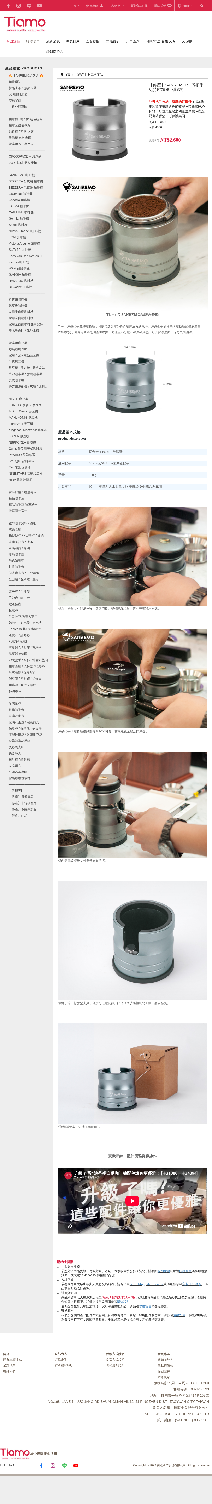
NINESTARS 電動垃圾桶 (26, 473)
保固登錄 (13, 41)
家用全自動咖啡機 (21, 318)
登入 (77, 6)
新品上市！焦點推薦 (23, 88)
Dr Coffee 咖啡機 (20, 287)
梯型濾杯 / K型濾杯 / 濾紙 (26, 535)
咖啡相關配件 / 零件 (22, 685)
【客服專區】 (18, 790)
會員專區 (92, 6)
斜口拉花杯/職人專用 (23, 616)
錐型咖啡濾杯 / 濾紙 (22, 523)
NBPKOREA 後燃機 (22, 442)
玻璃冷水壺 (16, 716)
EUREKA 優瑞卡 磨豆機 (25, 405)
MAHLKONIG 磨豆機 (23, 417)
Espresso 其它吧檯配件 (25, 629)
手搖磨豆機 (16, 361)
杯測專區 (15, 691)
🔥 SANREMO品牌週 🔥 (26, 75)
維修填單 (33, 41)
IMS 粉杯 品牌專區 (22, 461)
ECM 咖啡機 (17, 237)
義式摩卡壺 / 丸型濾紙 (24, 573)
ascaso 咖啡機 (19, 262)
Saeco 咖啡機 (18, 225)
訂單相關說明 (64, 1365)
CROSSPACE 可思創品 (25, 156)
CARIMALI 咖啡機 (21, 212)
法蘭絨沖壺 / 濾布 (21, 542)
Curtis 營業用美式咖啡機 (25, 448)
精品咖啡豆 (16, 498)
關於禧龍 (137, 5)
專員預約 (73, 41)
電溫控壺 (15, 604)
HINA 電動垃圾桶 (20, 479)
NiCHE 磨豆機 (18, 399)
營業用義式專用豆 (21, 144)
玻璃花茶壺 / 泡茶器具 (24, 722)
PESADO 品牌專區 (22, 455)
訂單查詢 (133, 41)
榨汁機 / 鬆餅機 (19, 759)
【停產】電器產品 (21, 797)
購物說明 (164, 1271)
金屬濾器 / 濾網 (19, 548)
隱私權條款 (165, 1365)
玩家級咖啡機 (18, 305)
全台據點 (93, 41)
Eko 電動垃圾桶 (19, 467)
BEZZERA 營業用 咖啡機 (26, 181)
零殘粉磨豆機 (18, 349)
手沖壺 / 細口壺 (19, 598)
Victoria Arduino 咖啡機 (24, 243)
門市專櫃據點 (12, 1359)
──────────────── (27, 169)
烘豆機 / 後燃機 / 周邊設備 (27, 368)
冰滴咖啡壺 (16, 554)
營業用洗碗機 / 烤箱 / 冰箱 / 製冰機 (29, 386)
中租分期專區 (18, 106)
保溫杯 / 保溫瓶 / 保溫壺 (25, 728)
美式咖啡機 (16, 380)
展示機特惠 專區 (20, 137)
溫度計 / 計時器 (19, 635)
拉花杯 (13, 610)
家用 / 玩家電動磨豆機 (24, 355)
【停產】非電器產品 (23, 803)
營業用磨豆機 (18, 343)
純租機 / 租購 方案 (21, 131)
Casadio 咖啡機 (19, 200)
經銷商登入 (54, 51)
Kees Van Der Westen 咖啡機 (29, 256)
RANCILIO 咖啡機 (21, 280)
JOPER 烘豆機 (19, 436)
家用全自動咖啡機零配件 (26, 324)
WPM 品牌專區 (19, 268)
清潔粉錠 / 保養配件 (22, 672)
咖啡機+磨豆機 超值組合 (25, 119)
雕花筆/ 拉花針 (19, 641)
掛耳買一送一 (18, 511)
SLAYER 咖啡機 (20, 249)
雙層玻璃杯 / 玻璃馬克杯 (25, 734)
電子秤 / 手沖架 (19, 591)
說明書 (187, 41)
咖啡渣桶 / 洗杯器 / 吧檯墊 (27, 666)
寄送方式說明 (115, 1359)
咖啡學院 (15, 82)
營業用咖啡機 (18, 299)
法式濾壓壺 (16, 560)
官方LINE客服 (192, 1284)
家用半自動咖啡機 (21, 312)
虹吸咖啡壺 (16, 566)
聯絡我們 (160, 5)
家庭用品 (15, 765)
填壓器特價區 (18, 654)
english (187, 5)
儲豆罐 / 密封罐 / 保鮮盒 (25, 678)
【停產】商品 (18, 815)
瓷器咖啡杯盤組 (19, 741)
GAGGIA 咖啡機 (20, 274)
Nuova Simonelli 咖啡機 (25, 231)
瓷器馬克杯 (16, 747)
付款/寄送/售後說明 (160, 41)
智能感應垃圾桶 (19, 778)
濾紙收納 (15, 529)
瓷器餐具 (15, 753)
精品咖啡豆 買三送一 (23, 504)
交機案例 (113, 41)
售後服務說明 (115, 1365)
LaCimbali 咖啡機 (20, 193)
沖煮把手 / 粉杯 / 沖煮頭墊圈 (28, 660)
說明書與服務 (18, 94)
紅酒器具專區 (18, 772)
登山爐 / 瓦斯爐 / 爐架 (24, 579)
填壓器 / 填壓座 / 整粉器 (25, 647)
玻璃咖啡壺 (16, 709)
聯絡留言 (185, 1271)
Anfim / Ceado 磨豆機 (23, 411)
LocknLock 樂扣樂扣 (23, 162)
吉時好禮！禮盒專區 (23, 492)
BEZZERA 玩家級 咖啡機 (26, 187)
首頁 (66, 74)
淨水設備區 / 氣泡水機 (24, 330)
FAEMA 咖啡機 (19, 206)
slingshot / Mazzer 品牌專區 (28, 430)
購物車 (117, 6)
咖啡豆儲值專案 (19, 125)
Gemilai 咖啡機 (19, 218)
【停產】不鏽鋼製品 (23, 809)
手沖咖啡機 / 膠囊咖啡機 (25, 374)
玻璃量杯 (15, 703)
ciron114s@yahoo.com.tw (147, 1284)
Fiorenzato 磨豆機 (21, 423)
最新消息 (53, 41)
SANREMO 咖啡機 (22, 175)
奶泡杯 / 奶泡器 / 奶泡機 (25, 622)
